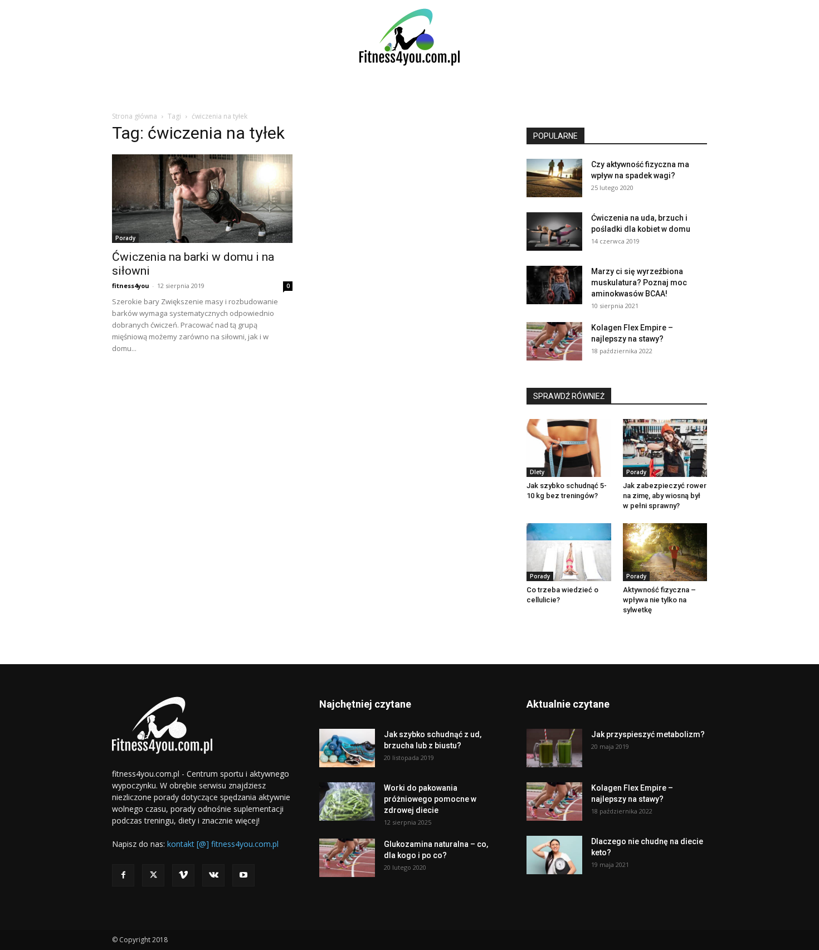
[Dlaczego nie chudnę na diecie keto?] (554, 855)
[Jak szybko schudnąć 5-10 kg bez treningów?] (568, 448)
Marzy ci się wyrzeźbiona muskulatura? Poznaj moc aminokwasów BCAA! (639, 282)
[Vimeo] (183, 875)
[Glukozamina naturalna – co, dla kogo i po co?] (347, 858)
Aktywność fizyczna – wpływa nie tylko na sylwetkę (659, 600)
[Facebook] (123, 875)
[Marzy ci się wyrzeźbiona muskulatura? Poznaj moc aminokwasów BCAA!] (554, 285)
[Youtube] (243, 875)
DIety (537, 472)
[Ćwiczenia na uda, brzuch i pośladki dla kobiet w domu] (554, 231)
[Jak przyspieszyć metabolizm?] (554, 748)
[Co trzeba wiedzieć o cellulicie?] (568, 552)
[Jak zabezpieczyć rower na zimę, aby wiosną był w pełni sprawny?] (665, 448)
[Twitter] (153, 875)
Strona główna (134, 116)
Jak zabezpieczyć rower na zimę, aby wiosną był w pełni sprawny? (664, 495)
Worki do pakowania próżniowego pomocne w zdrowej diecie (430, 799)
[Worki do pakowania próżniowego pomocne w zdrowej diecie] (347, 801)
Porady (125, 238)
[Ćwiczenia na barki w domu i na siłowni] (202, 198)
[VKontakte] (213, 875)
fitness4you (130, 285)
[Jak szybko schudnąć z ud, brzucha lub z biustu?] (347, 748)
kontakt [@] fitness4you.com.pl (223, 844)
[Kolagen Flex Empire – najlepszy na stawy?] (554, 341)
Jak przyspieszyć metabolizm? (648, 734)
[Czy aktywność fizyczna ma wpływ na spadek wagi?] (554, 178)
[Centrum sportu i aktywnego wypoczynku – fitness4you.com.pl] (409, 37)
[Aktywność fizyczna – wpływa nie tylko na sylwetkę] (665, 552)
